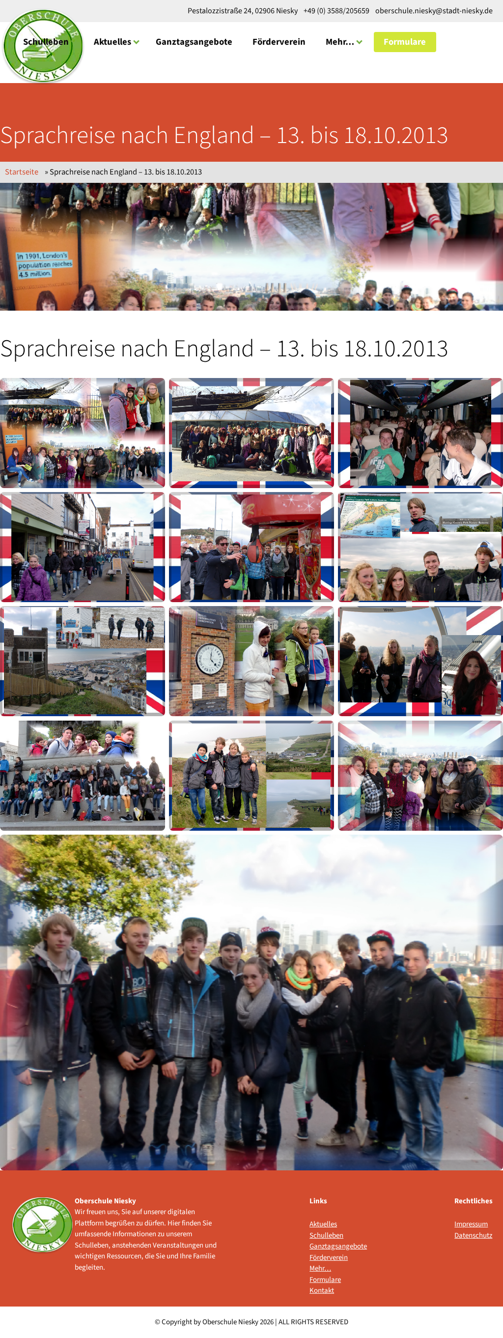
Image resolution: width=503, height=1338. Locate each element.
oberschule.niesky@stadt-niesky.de (433, 10)
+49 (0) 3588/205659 (336, 10)
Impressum (471, 1224)
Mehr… (340, 41)
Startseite (21, 172)
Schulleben (46, 41)
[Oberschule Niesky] (42, 1235)
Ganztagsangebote (194, 41)
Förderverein (279, 41)
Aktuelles (112, 41)
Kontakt (321, 1290)
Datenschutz (473, 1235)
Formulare (405, 41)
